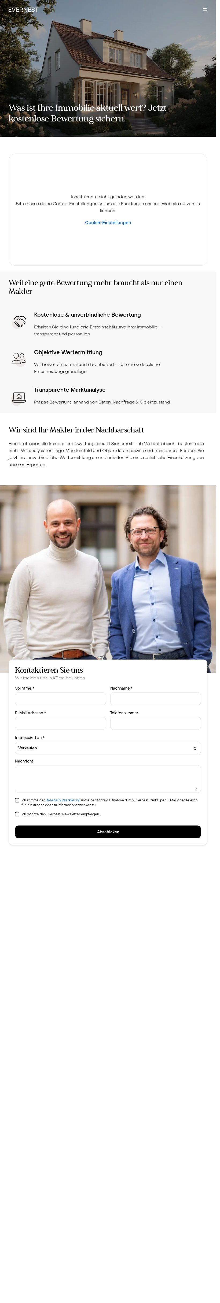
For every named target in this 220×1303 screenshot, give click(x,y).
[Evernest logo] (23, 9)
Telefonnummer (124, 713)
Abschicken (108, 832)
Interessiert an (30, 737)
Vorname (24, 688)
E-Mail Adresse (30, 713)
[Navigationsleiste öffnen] (205, 9)
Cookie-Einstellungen (108, 222)
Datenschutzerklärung (63, 800)
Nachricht (24, 761)
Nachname (121, 688)
